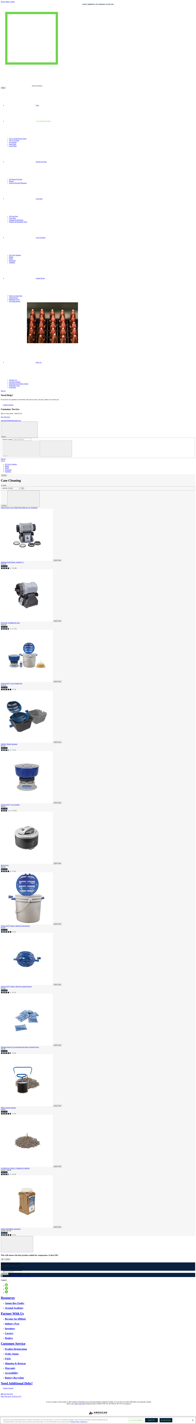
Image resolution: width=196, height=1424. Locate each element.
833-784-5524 (5, 417)
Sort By (4, 475)
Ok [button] (2, 1259)
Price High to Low (25, 508)
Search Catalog (7, 439)
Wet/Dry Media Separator (9, 744)
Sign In (3, 391)
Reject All (151, 1420)
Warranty (10, 1368)
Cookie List (83, 1422)
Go (22, 488)
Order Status (12, 1353)
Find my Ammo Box (15, 296)
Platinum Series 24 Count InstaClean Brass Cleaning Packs (20, 1047)
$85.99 (3, 806)
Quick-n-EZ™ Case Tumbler (10, 805)
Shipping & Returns (15, 1363)
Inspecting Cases (14, 385)
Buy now (4, 566)
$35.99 (3, 988)
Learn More (13, 146)
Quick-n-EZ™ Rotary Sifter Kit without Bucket (16, 986)
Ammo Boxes (13, 298)
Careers (9, 1333)
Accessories (13, 142)
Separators (12, 261)
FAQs (8, 1358)
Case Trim (12, 218)
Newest (3, 508)
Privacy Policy (33, 1276)
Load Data (12, 387)
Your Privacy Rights (135, 1420)
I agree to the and (20, 1276)
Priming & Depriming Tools (18, 222)
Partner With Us (12, 1313)
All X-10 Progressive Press (17, 139)
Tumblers (12, 262)
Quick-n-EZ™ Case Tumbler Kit (11, 683)
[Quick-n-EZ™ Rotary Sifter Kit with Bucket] (27, 924)
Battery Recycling (14, 1377)
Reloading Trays (14, 299)
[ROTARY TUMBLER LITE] (27, 621)
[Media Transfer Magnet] (27, 1106)
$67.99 (3, 746)
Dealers (9, 1338)
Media (11, 257)
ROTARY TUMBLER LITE (10, 623)
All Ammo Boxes (14, 301)
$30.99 (3, 1049)
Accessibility (11, 1373)
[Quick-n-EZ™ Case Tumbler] (27, 803)
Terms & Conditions (18, 1276)
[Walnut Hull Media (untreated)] (27, 1227)
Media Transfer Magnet (8, 1108)
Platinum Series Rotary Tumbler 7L (12, 562)
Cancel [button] (7, 1259)
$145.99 (3, 685)
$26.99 (3, 1109)
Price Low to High (12, 508)
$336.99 (3, 564)
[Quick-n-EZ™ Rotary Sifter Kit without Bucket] (27, 984)
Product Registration (16, 1349)
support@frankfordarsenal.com (11, 420)
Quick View (57, 560)
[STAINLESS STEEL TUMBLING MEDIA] (27, 1166)
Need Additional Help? (17, 1383)
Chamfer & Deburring (16, 220)
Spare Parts (12, 144)
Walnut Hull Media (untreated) (11, 1229)
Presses (11, 181)
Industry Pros (12, 1323)
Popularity (34, 508)
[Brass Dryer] (27, 863)
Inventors (10, 1328)
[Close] (192, 1420)
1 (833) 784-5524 (79, 1404)
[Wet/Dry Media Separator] (27, 742)
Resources (8, 1298)
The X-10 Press (14, 140)
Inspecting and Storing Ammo (18, 384)
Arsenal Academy (15, 382)
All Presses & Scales (15, 179)
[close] (56, 449)
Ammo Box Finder (14, 1303)
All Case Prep (13, 216)
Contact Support (8, 405)
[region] (98, 1420)
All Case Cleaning (15, 255)
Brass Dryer (5, 865)
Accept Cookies (166, 1420)
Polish (11, 259)
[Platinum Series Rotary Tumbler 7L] (27, 560)
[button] (17, 1244)
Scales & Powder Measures (18, 183)
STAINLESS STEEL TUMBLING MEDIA (15, 1168)
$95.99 (3, 867)
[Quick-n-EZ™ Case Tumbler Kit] (27, 681)
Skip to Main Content (8, 2)
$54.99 (3, 928)
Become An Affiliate (15, 1319)
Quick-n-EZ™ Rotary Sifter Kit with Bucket (15, 926)
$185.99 (3, 625)
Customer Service (13, 1343)
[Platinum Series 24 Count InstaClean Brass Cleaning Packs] (27, 1045)
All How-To (13, 380)
